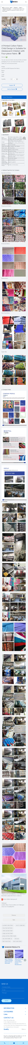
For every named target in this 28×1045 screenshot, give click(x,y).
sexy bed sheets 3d (7, 938)
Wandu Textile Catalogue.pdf (10, 899)
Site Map (13, 1036)
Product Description (7, 97)
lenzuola (17, 938)
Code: (2, 74)
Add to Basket (11, 89)
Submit (6, 1000)
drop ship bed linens (7, 928)
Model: (3, 66)
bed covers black (17, 941)
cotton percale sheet (7, 930)
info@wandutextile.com (11, 1021)
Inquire (11, 85)
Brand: (3, 70)
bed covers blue (6, 941)
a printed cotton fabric (7, 925)
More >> (24, 1029)
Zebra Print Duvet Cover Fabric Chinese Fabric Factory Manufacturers (19, 962)
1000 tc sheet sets (20, 925)
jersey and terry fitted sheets (9, 936)
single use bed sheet (7, 933)
